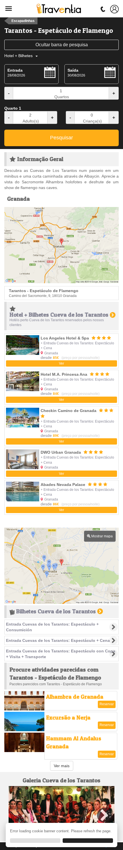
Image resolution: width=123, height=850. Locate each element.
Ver (61, 363)
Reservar (107, 704)
